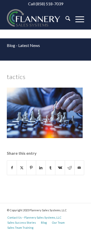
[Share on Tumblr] (50, 168)
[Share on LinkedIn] (41, 168)
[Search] (65, 19)
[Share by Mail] (79, 168)
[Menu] (77, 19)
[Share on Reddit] (69, 168)
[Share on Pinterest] (31, 168)
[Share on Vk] (60, 168)
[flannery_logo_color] (38, 19)
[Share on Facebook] (12, 168)
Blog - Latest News (23, 45)
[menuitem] (65, 19)
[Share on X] (21, 168)
